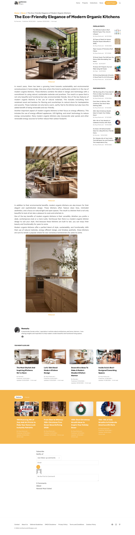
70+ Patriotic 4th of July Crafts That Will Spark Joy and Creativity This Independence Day (103, 140)
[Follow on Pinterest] (119, 524)
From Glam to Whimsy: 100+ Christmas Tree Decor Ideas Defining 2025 (101, 103)
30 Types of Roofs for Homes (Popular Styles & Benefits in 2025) (102, 41)
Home (16, 13)
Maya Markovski (50, 376)
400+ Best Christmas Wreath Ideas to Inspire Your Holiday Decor (102, 113)
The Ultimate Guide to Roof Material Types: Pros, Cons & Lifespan (101, 32)
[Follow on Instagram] (116, 524)
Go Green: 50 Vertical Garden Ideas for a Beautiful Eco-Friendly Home (103, 131)
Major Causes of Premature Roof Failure (103, 50)
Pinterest (51, 82)
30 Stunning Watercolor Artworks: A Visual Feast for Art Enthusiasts (103, 76)
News (23, 13)
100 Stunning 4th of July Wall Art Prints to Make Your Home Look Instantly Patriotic (103, 94)
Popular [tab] (27, 397)
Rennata (18, 21)
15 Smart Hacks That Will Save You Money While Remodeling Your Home (103, 59)
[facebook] (22, 337)
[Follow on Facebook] (112, 524)
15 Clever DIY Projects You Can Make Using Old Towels (102, 68)
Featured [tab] (18, 397)
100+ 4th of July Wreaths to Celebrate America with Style (102, 121)
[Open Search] (120, 3)
